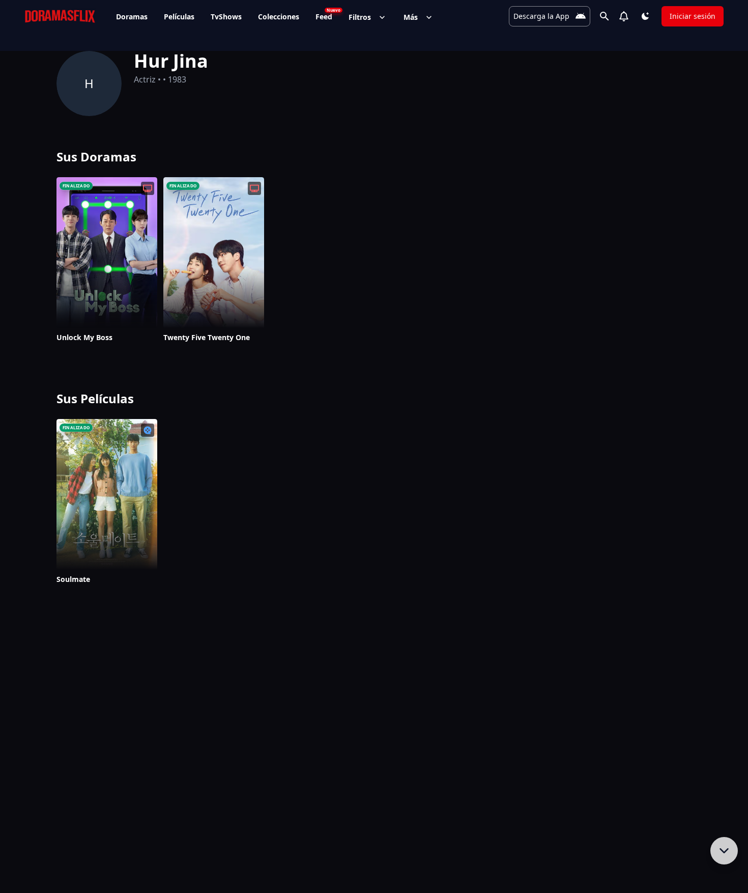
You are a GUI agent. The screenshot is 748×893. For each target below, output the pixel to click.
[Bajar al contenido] (724, 850)
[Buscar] (604, 16)
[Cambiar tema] (645, 16)
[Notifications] (624, 16)
